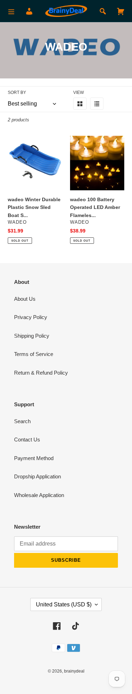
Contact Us (27, 439)
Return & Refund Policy (41, 373)
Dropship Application (37, 476)
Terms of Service (33, 354)
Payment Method (34, 458)
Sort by (17, 92)
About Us (25, 299)
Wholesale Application (39, 495)
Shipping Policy (31, 336)
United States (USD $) (64, 604)
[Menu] (11, 11)
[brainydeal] (66, 11)
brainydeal (74, 671)
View (78, 92)
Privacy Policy (30, 317)
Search (22, 421)
